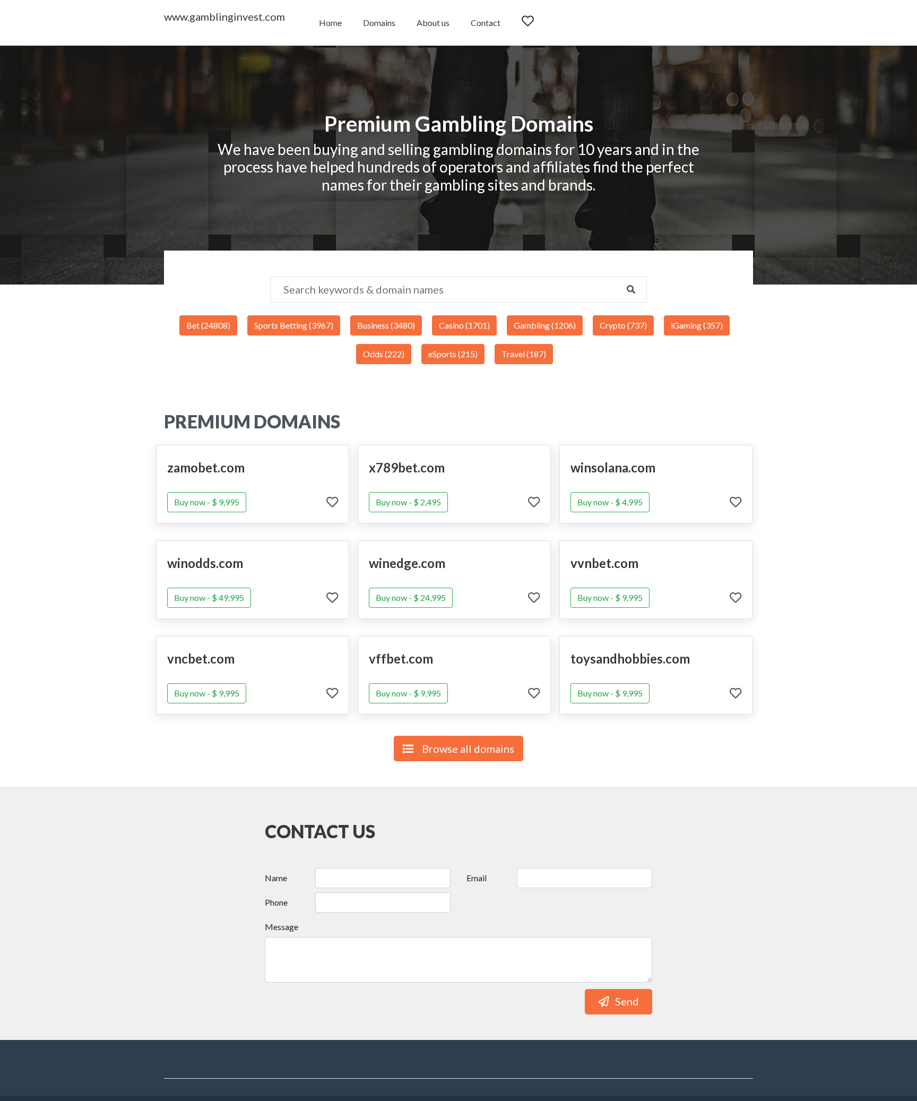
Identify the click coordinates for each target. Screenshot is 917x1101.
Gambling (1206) (545, 325)
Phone (276, 902)
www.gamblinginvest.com (224, 16)
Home (330, 23)
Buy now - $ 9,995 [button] (206, 502)
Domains (379, 23)
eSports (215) (453, 354)
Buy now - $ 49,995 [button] (209, 597)
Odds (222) (383, 354)
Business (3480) (386, 325)
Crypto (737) (623, 325)
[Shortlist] (537, 22)
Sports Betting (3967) (293, 325)
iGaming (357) (697, 325)
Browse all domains (468, 748)
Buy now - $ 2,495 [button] (408, 502)
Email (476, 878)
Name (276, 878)
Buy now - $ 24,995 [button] (411, 597)
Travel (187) (523, 354)
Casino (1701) (464, 325)
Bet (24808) (208, 325)
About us (433, 23)
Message (281, 927)
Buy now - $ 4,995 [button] (610, 502)
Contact (485, 23)
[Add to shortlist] (332, 503)
